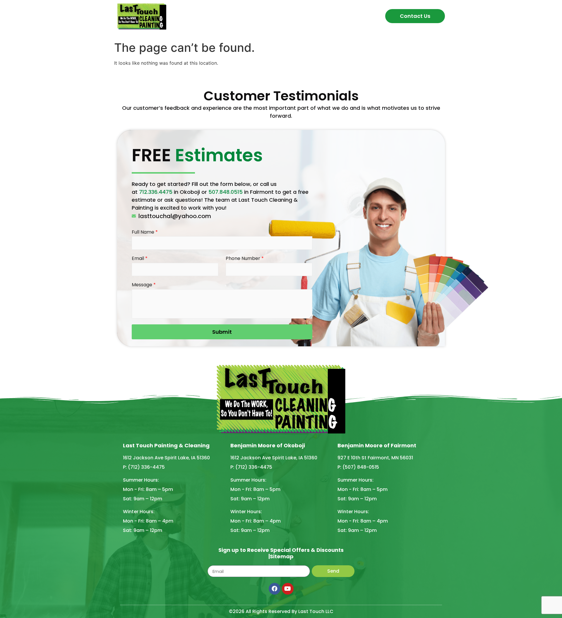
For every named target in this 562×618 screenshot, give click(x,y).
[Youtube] (288, 589)
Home (206, 16)
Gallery (325, 16)
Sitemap (282, 556)
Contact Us (415, 16)
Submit (222, 331)
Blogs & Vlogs (362, 16)
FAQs (300, 16)
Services (267, 16)
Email (140, 259)
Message (144, 285)
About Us (235, 16)
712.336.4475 (155, 192)
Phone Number (245, 259)
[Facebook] (274, 589)
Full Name (145, 232)
